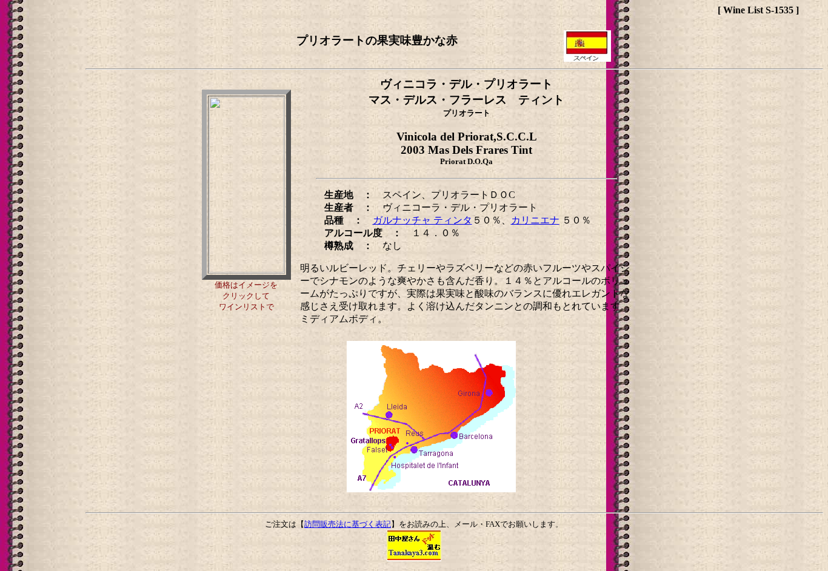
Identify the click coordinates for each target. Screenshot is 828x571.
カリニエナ (535, 220)
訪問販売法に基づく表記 (347, 524)
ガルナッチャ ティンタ (422, 220)
